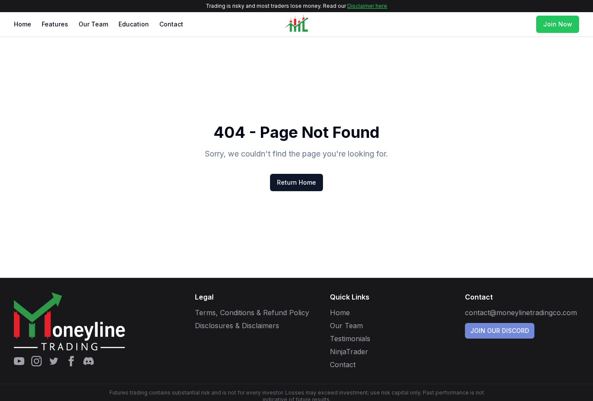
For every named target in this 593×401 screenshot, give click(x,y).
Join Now (557, 24)
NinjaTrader (349, 351)
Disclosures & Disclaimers (237, 325)
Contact (171, 24)
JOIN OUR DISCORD (499, 330)
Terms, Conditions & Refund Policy (252, 312)
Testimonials (350, 338)
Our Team (93, 24)
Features (55, 24)
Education (134, 24)
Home (22, 24)
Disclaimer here (367, 6)
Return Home (296, 182)
